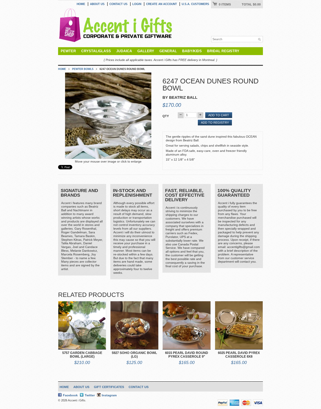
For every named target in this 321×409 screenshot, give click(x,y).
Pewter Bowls (82, 69)
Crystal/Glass (96, 51)
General (168, 51)
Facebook (70, 395)
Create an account (161, 4)
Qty (165, 116)
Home (81, 4)
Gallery (145, 51)
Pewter (68, 51)
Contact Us (118, 4)
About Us (97, 4)
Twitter (90, 395)
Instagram (109, 395)
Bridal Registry (223, 51)
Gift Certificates (109, 387)
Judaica (124, 51)
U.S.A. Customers (195, 4)
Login (136, 4)
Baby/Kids (192, 51)
